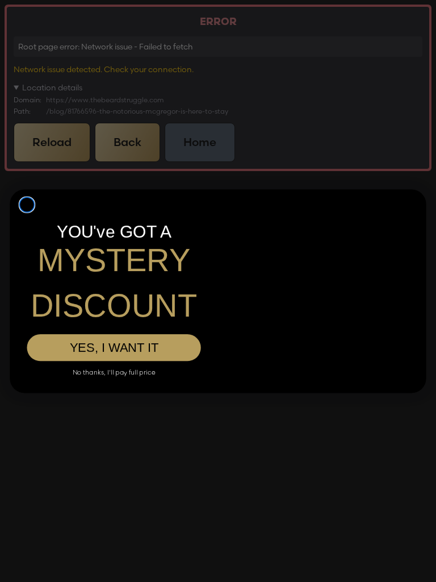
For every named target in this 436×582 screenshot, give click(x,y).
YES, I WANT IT (114, 331)
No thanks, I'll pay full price (114, 355)
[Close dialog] (27, 176)
